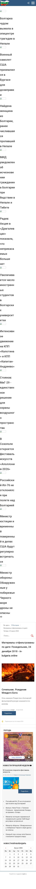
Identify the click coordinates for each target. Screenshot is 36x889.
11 (22, 857)
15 (10, 860)
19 (27, 860)
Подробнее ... (8, 713)
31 (18, 866)
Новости (16, 775)
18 (22, 860)
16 (14, 860)
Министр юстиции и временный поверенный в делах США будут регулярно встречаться (18, 819)
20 (31, 860)
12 (27, 857)
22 (10, 863)
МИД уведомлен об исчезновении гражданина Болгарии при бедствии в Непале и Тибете (7, 182)
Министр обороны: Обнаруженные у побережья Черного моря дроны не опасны (7, 593)
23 (14, 863)
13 (31, 857)
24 (18, 863)
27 (31, 863)
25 (22, 863)
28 (6, 866)
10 (18, 857)
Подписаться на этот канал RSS (14, 721)
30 (14, 866)
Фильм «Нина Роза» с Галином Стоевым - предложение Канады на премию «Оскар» (18, 810)
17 (18, 860)
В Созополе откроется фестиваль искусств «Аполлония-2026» (7, 454)
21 (6, 863)
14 (6, 860)
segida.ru (24, 874)
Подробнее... (25, 791)
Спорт (13, 710)
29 (10, 866)
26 (27, 863)
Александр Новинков (25, 775)
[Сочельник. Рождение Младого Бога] (18, 672)
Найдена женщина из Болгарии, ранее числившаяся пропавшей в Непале (7, 126)
